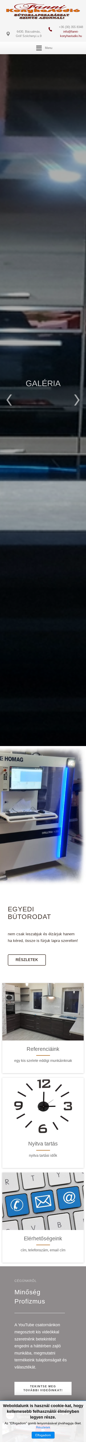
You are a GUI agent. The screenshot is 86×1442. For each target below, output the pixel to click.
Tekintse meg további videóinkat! (43, 1388)
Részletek (43, 426)
